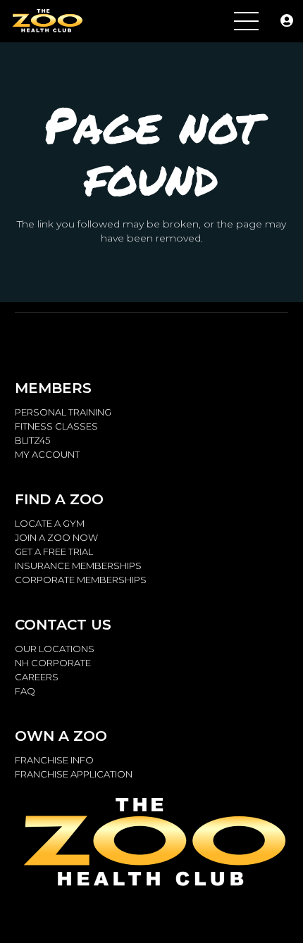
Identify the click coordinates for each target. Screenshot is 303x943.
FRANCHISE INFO (54, 760)
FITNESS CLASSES (56, 426)
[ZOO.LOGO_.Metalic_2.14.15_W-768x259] (46, 21)
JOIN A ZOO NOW (56, 537)
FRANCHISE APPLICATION (73, 774)
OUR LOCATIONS (54, 648)
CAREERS (36, 676)
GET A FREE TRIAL (54, 551)
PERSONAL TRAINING (63, 412)
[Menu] (246, 21)
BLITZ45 (32, 440)
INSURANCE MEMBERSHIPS (78, 565)
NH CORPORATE (53, 662)
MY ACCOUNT (47, 454)
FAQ (25, 691)
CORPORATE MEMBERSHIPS (81, 579)
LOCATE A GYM (50, 523)
